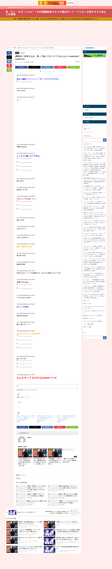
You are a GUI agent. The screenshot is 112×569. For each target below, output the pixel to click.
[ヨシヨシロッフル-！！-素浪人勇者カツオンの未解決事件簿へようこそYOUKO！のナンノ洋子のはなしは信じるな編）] (95, 275)
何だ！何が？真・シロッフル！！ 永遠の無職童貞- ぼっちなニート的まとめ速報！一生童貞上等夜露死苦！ (94, 208)
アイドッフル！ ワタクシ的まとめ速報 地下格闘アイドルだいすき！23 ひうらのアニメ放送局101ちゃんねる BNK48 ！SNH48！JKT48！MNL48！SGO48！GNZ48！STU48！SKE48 (94, 157)
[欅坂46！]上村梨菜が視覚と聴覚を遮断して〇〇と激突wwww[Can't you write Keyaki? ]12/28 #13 (66, 417)
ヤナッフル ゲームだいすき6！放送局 (93, 321)
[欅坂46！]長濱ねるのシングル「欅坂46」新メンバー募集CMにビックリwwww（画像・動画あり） (26, 417)
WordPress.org (87, 135)
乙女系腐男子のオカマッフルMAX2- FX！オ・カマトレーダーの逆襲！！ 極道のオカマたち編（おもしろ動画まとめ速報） (94, 188)
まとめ (23, 52)
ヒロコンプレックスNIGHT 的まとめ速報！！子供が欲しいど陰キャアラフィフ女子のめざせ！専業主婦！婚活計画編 (94, 296)
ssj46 (79, 61)
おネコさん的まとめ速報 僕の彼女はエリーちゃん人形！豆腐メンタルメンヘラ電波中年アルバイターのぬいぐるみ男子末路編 (94, 148)
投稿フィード (87, 128)
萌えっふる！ (87, 300)
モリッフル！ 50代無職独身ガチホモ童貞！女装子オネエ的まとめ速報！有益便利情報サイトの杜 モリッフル (94, 281)
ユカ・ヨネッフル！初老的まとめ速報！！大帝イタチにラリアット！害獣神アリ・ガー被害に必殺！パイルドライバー (94, 248)
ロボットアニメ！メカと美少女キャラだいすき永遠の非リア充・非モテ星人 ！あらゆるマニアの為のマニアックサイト (94, 222)
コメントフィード (88, 132)
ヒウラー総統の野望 (88, 324)
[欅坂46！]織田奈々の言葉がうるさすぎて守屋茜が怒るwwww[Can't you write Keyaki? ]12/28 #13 (46, 417)
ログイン (86, 125)
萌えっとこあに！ (88, 303)
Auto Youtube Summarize (30, 389)
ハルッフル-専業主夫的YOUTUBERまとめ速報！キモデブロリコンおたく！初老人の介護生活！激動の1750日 (94, 229)
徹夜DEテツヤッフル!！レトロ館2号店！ (93, 315)
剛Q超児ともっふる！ (89, 318)
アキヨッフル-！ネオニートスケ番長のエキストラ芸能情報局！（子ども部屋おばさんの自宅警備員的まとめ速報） (94, 269)
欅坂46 (17, 52)
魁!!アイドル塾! (87, 326)
